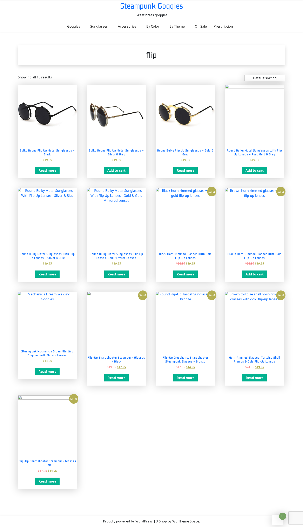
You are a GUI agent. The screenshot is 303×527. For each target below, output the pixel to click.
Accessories (127, 26)
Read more (47, 170)
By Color (152, 26)
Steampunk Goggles (151, 5)
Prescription (223, 26)
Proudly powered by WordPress (128, 521)
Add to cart (116, 170)
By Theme (177, 26)
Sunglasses (99, 26)
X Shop (161, 521)
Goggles (73, 26)
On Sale (201, 26)
